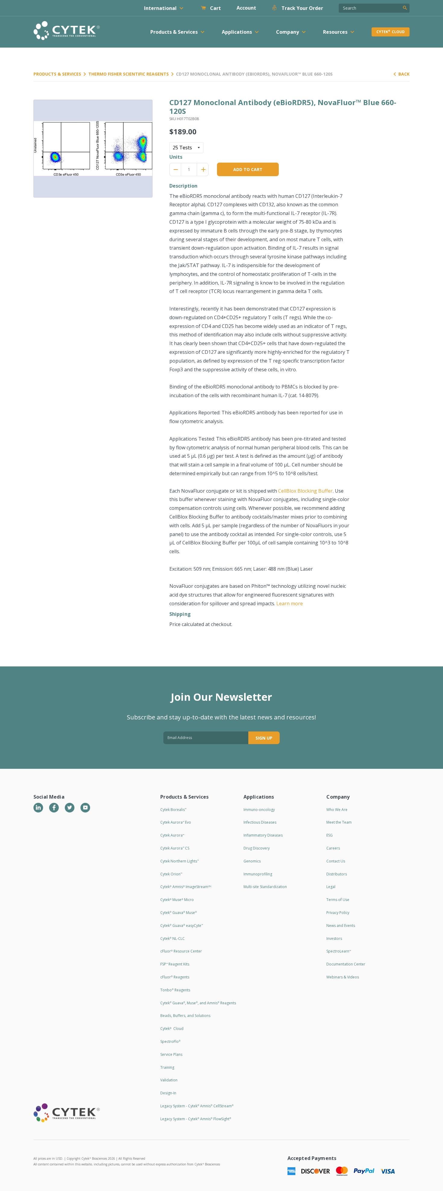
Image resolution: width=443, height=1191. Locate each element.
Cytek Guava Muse (178, 912)
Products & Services (57, 74)
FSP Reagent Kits (174, 964)
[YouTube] (85, 807)
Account (246, 8)
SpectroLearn (338, 951)
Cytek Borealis (173, 809)
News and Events (340, 925)
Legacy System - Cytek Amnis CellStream (197, 1105)
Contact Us (335, 861)
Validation (169, 1080)
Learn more (289, 603)
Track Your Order (301, 8)
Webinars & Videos (342, 977)
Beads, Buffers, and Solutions (185, 1015)
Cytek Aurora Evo (175, 822)
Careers (333, 848)
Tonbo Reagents (175, 990)
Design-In (168, 1093)
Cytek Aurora (172, 835)
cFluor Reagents (174, 977)
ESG (329, 835)
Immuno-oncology (259, 809)
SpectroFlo (170, 1041)
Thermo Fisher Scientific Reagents (128, 74)
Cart (215, 8)
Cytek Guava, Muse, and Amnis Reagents (198, 1002)
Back (404, 74)
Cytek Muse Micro (177, 899)
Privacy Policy (337, 912)
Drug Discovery (256, 848)
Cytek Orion (171, 874)
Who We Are (336, 809)
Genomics (252, 861)
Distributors (336, 874)
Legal (330, 886)
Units (176, 157)
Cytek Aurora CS (174, 848)
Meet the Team (339, 822)
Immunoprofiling (257, 874)
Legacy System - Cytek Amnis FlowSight (195, 1118)
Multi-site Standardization (265, 886)
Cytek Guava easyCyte (181, 925)
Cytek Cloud (390, 31)
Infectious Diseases (259, 822)
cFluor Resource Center (181, 951)
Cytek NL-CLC (172, 938)
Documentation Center (345, 964)
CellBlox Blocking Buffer (305, 491)
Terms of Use (337, 899)
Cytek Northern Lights (179, 861)
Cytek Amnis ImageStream (185, 886)
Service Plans (171, 1054)
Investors (334, 938)
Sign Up (264, 738)
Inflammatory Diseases (263, 835)
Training (167, 1067)
